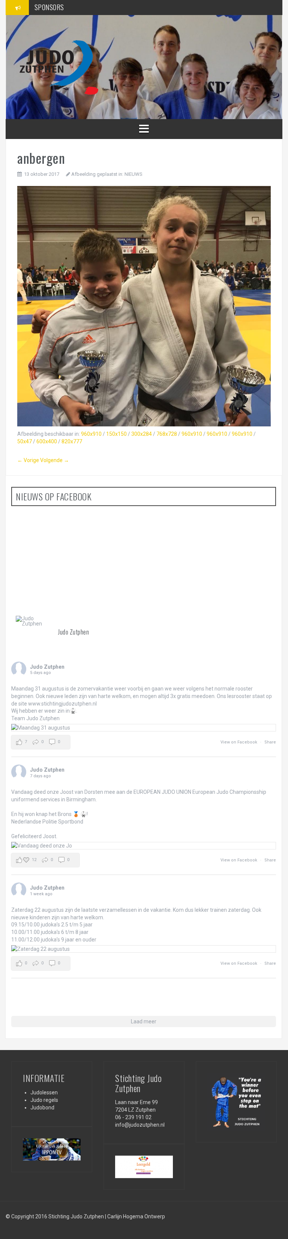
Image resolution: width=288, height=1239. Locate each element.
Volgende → (54, 460)
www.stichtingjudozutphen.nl (62, 704)
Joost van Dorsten (81, 792)
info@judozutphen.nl (140, 1125)
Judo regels (44, 1100)
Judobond (42, 1108)
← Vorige (28, 460)
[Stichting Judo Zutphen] (58, 66)
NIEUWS (133, 174)
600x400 (46, 441)
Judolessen (44, 1092)
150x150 (116, 434)
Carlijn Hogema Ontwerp (136, 1216)
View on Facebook (239, 742)
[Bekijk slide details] (52, 1149)
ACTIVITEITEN (52, 7)
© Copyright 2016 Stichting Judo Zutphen (55, 1216)
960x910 (91, 434)
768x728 (166, 434)
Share (270, 742)
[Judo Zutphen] (33, 621)
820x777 (72, 441)
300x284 (141, 434)
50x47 (24, 441)
